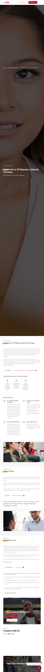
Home (4, 67)
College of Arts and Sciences (12, 67)
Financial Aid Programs (7, 562)
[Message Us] (39, 668)
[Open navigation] (40, 2)
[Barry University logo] (6, 2)
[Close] (41, 662)
